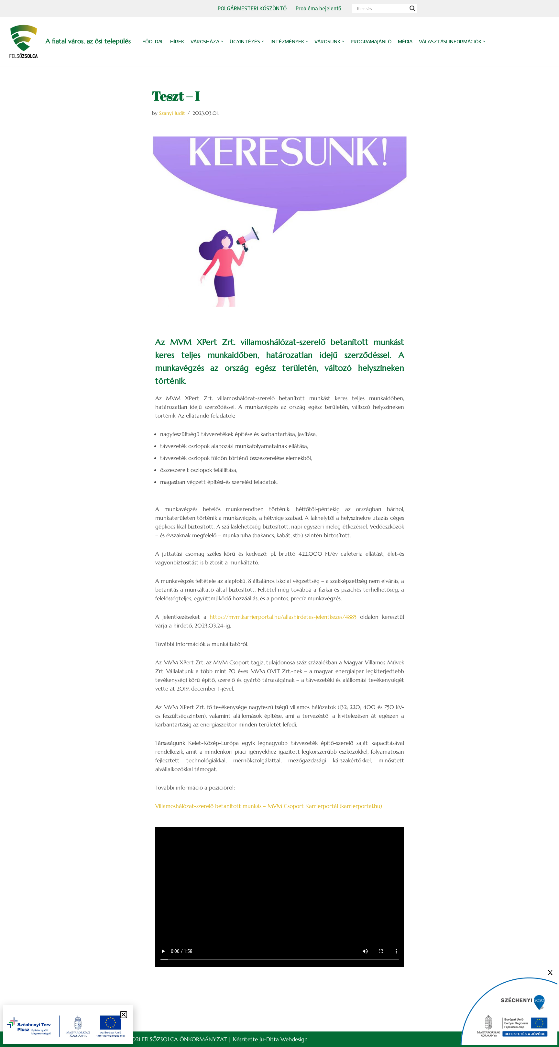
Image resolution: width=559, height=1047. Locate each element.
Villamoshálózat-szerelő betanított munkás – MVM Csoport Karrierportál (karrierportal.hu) (268, 806)
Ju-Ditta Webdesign (283, 1039)
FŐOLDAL (153, 41)
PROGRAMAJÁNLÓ (371, 41)
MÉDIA (405, 41)
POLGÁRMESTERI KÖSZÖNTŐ (252, 8)
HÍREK (177, 41)
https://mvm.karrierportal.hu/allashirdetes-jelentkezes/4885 (283, 616)
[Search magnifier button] (412, 8)
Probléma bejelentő (318, 8)
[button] (222, 41)
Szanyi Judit (172, 113)
